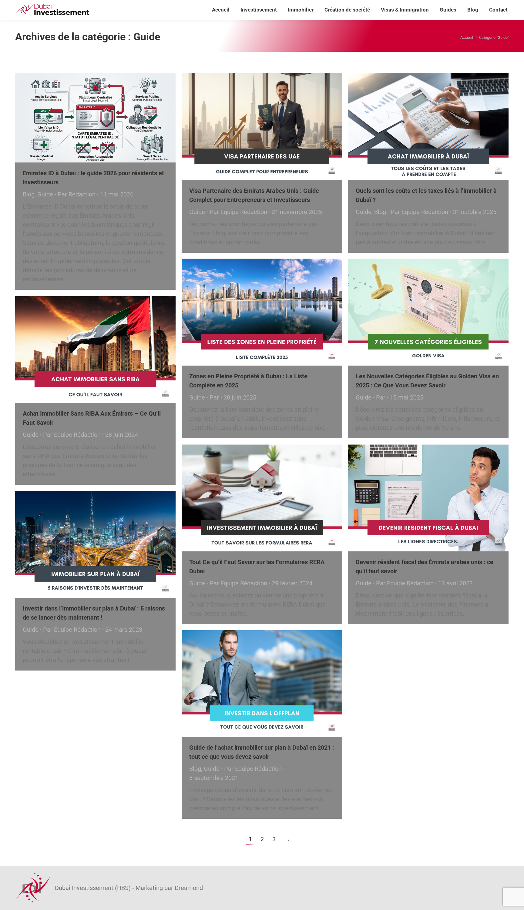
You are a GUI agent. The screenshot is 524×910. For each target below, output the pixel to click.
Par (77, 194)
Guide (45, 194)
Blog (29, 194)
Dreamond (189, 888)
